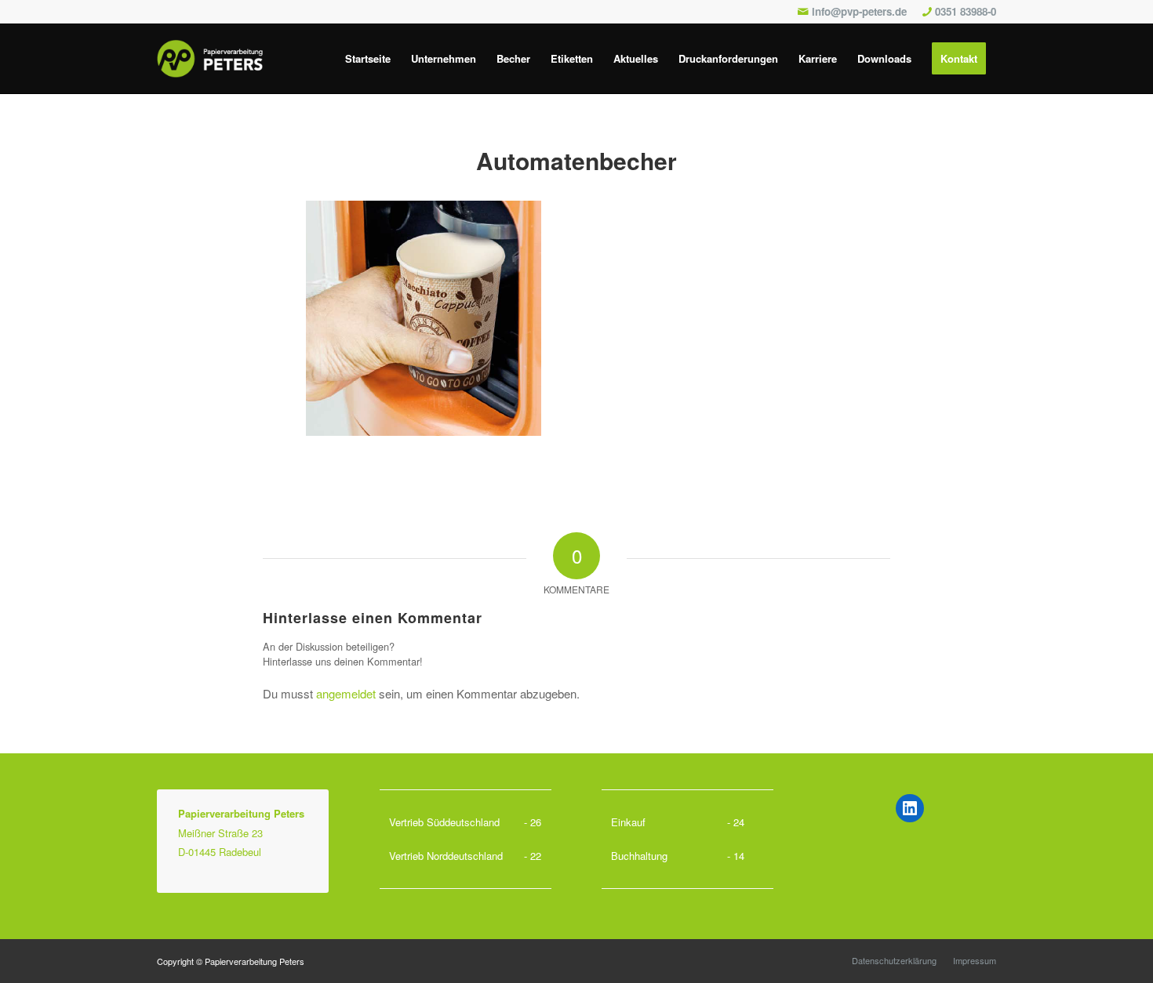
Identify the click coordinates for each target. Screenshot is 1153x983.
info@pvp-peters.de (859, 11)
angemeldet (346, 693)
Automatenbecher (576, 160)
